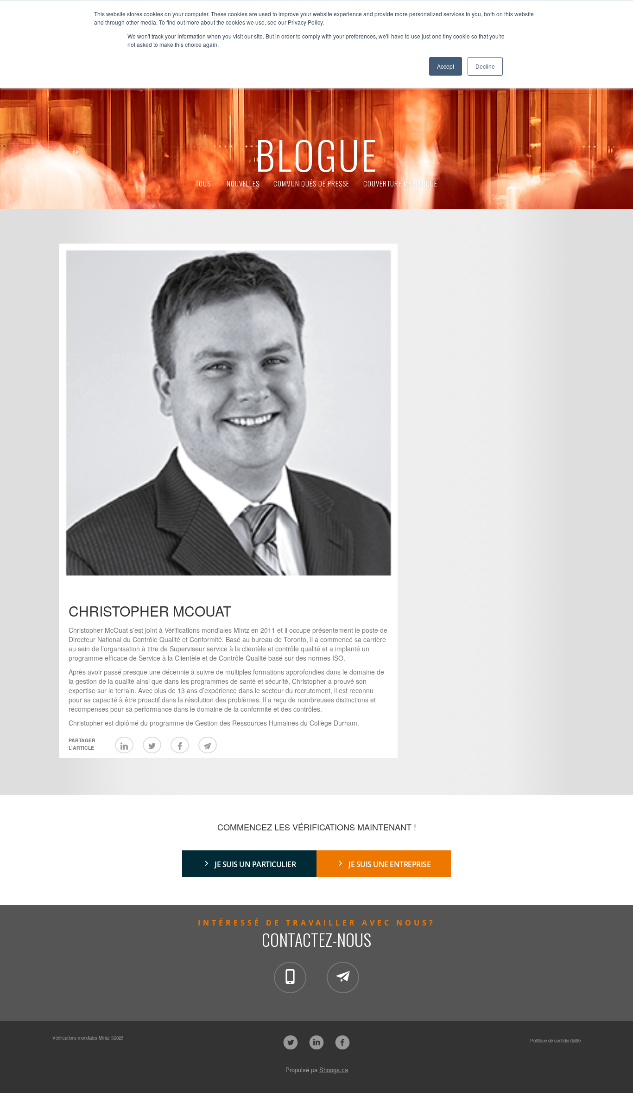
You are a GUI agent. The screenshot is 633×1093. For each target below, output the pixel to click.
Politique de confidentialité (555, 1040)
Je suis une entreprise (389, 864)
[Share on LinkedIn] (124, 745)
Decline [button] (485, 66)
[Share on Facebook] (180, 745)
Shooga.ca (333, 1069)
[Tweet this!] (152, 745)
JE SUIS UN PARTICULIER (255, 864)
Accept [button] (445, 66)
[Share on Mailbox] (207, 745)
